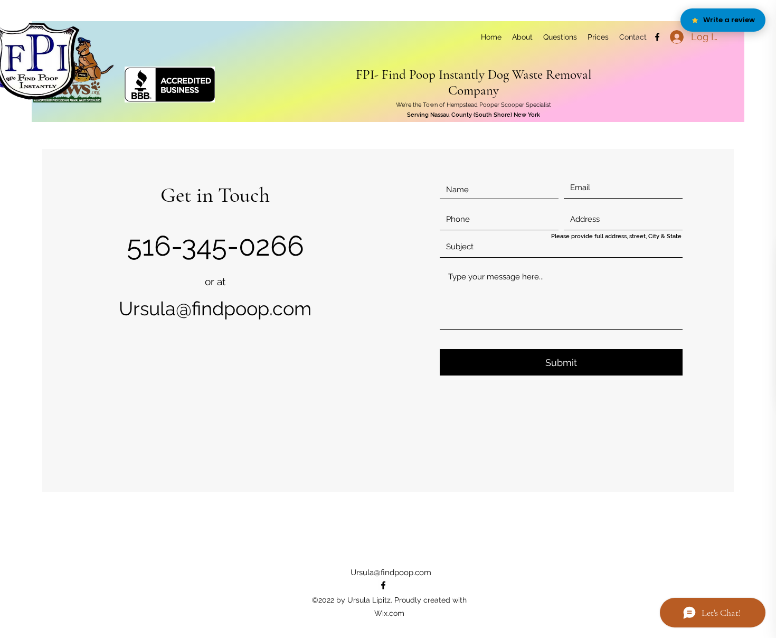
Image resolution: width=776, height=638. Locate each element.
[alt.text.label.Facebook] (657, 37)
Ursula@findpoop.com (215, 308)
